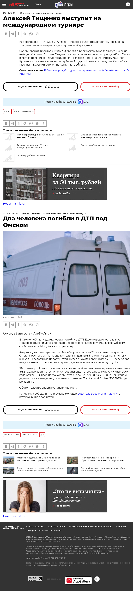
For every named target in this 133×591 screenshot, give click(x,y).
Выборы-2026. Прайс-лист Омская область (90, 527)
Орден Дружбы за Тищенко (31, 155)
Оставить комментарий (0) (105, 87)
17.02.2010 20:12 (10, 13)
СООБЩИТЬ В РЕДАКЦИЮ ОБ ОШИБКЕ (43, 531)
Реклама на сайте (35, 527)
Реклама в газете (56, 527)
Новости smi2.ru (14, 203)
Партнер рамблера (53, 579)
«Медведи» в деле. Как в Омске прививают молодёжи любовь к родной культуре (38, 459)
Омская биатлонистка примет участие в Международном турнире (101, 136)
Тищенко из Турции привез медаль (98, 145)
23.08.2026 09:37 (11, 213)
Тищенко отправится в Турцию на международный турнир (34, 146)
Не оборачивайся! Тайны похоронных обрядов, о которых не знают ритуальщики (102, 459)
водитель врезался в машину (98, 393)
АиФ (20, 317)
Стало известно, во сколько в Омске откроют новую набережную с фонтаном (40, 469)
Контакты (121, 527)
